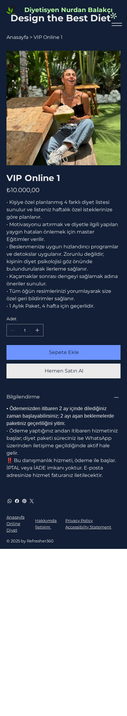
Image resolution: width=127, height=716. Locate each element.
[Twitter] (32, 501)
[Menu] (117, 24)
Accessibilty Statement (88, 526)
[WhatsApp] (9, 501)
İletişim (43, 526)
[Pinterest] (24, 501)
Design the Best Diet (60, 18)
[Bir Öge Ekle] (37, 330)
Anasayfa (15, 517)
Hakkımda (46, 520)
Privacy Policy (79, 520)
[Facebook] (17, 501)
